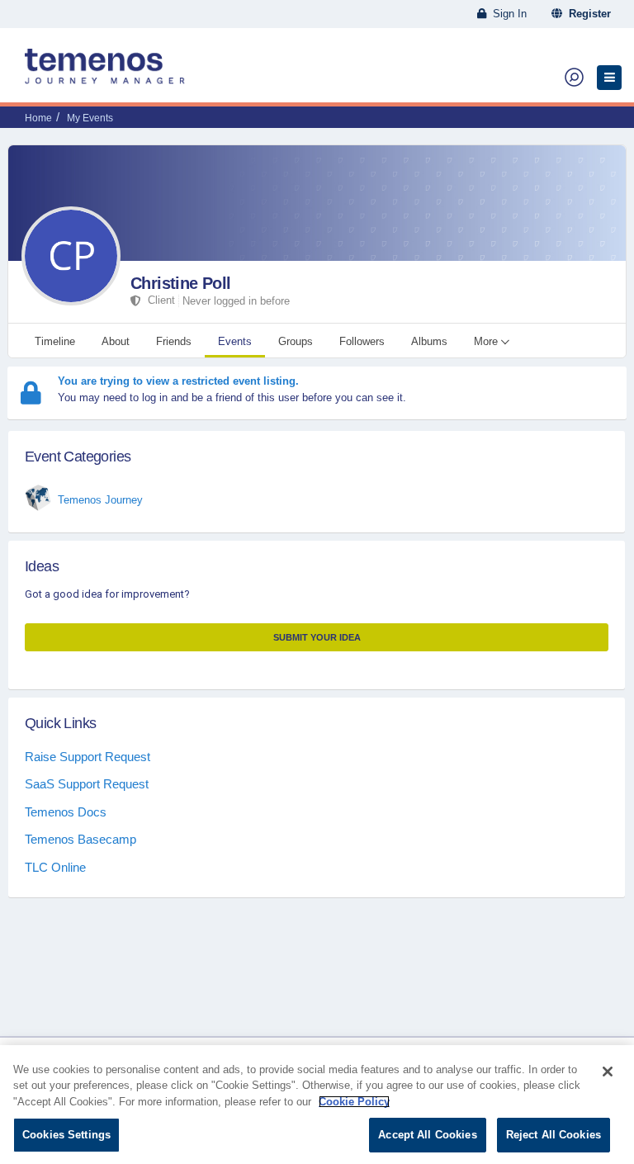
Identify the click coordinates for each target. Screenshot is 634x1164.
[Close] (607, 1071)
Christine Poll (180, 283)
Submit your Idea (317, 637)
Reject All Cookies (553, 1135)
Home (38, 118)
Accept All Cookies (427, 1135)
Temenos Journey (100, 500)
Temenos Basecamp (80, 839)
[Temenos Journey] (38, 498)
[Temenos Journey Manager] (105, 73)
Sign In (506, 13)
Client (158, 300)
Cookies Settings (66, 1135)
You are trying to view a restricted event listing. (178, 381)
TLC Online (55, 867)
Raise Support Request (87, 757)
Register (586, 13)
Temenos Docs (65, 812)
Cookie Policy (354, 1101)
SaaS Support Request (87, 784)
